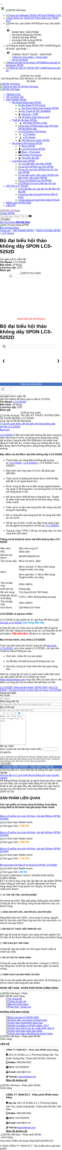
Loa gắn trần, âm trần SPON (37, 163)
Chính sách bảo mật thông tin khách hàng (30, 1033)
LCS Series (29, 134)
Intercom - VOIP (30, 114)
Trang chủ (5, 230)
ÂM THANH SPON (16, 100)
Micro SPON (28, 146)
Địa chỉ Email (7, 707)
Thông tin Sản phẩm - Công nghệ (30, 57)
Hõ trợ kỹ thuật (20, 60)
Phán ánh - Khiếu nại (19, 1007)
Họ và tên (5, 695)
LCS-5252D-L (30, 463)
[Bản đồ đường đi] (16, 1080)
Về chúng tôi (15, 999)
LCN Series (29, 137)
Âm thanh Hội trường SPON (27, 40)
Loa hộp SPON (45, 166)
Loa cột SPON (44, 180)
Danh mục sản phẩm (49, 23)
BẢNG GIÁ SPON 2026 (18, 202)
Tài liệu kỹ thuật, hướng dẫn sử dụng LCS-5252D (34, 690)
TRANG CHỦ (53, 15)
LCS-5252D (19, 402)
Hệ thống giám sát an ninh (36, 117)
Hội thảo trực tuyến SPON (35, 140)
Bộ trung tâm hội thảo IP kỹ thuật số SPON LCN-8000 (28, 865)
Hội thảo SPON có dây (35, 123)
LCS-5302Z (52, 525)
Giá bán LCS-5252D (11, 622)
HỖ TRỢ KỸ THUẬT (17, 186)
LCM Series (40, 131)
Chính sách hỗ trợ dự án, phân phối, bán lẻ (31, 1028)
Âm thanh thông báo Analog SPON (40, 108)
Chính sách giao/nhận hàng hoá (25, 1023)
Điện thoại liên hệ (9, 701)
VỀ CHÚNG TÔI (14, 97)
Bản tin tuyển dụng (18, 1004)
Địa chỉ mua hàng (9, 227)
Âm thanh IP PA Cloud (33, 105)
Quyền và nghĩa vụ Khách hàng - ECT (28, 1025)
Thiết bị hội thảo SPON (24, 37)
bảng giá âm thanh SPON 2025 (30, 687)
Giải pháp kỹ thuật (49, 200)
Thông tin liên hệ (17, 1001)
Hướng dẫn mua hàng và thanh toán (27, 1020)
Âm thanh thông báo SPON (26, 35)
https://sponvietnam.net (12, 679)
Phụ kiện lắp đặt (30, 158)
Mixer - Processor (31, 152)
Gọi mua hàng (15, 222)
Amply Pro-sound (32, 155)
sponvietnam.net (27, 1076)
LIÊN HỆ (10, 205)
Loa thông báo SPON (23, 43)
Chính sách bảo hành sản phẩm (25, 1031)
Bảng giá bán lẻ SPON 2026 (23, 1017)
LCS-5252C (15, 463)
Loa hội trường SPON (33, 149)
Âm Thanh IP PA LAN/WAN (36, 111)
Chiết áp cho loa (47, 183)
